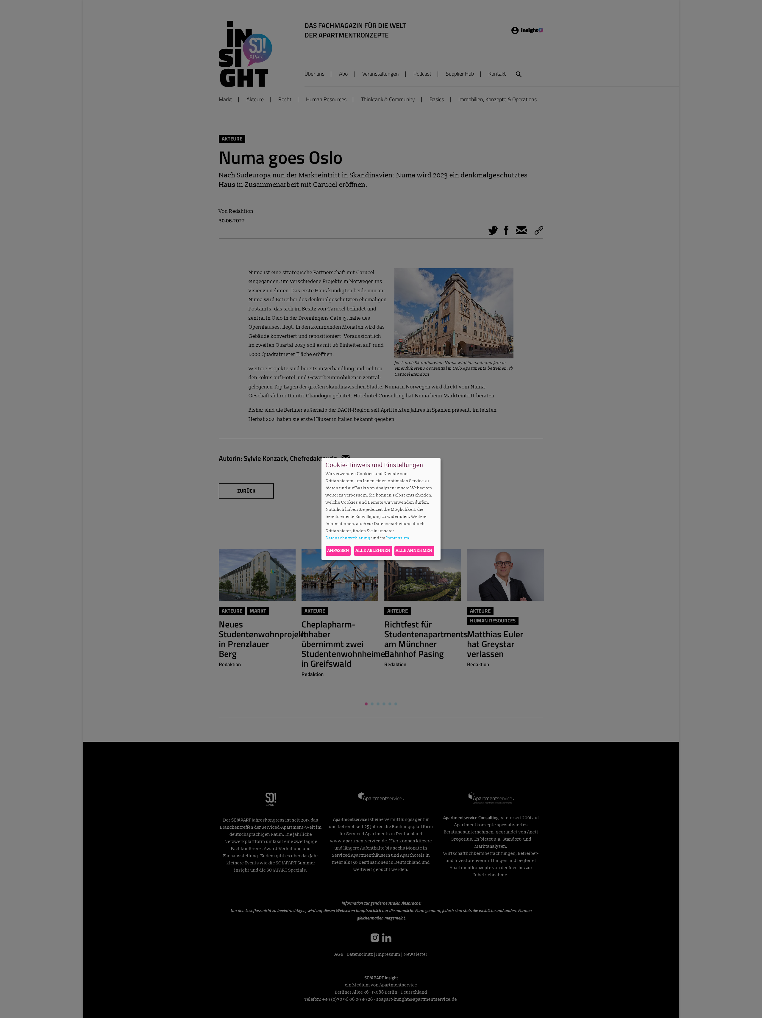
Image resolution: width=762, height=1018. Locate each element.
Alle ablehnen (373, 550)
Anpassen (338, 550)
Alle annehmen (414, 550)
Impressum (397, 538)
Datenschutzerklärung (348, 538)
